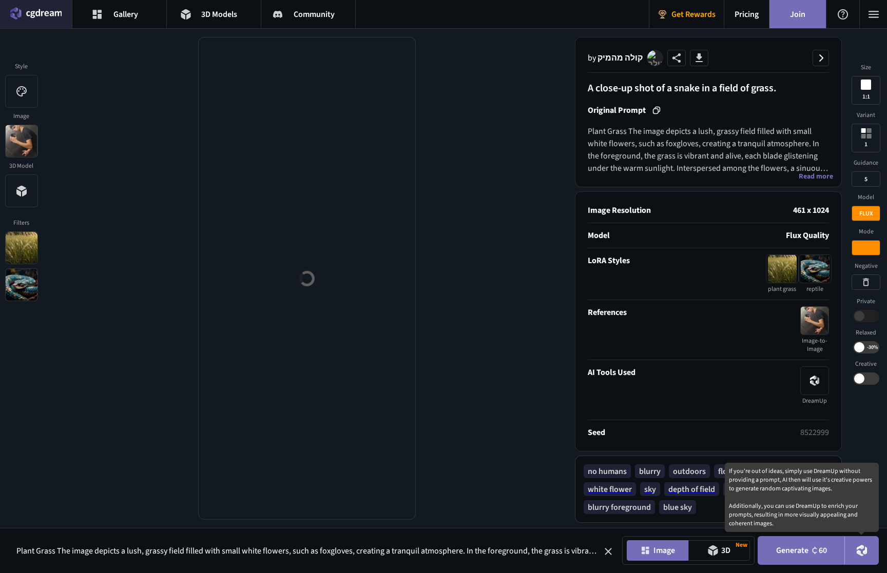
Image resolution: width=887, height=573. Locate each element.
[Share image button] (676, 58)
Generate (801, 550)
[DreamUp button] (862, 550)
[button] (608, 551)
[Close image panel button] (821, 58)
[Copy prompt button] (656, 110)
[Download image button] (699, 58)
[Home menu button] (36, 14)
